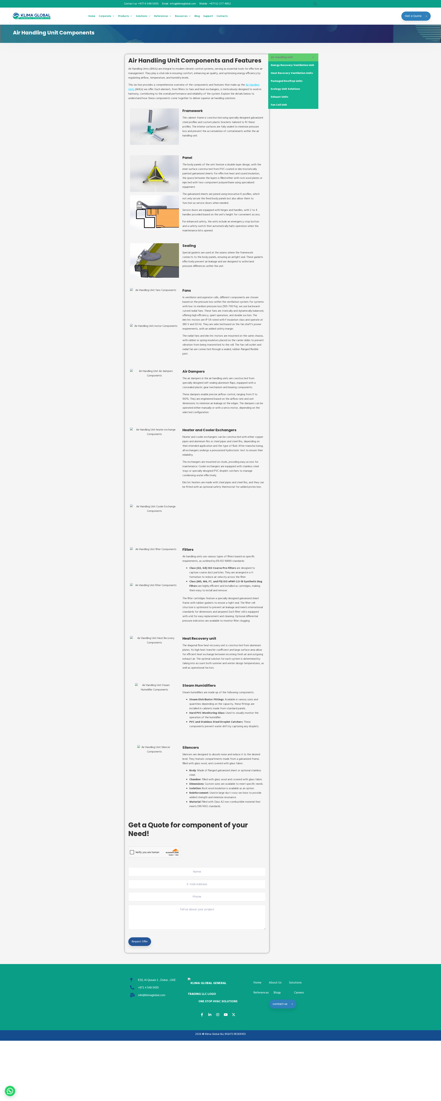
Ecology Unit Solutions (285, 89)
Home (91, 16)
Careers (299, 992)
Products (123, 16)
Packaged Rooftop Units (286, 81)
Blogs (277, 992)
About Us (275, 982)
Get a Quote (413, 16)
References (161, 16)
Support (208, 16)
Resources (181, 16)
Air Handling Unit (282, 57)
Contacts (222, 16)
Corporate (105, 16)
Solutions (141, 16)
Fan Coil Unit (279, 105)
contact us (280, 1004)
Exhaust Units (279, 97)
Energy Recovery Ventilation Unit (292, 65)
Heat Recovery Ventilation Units (292, 73)
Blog (197, 16)
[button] (293, 57)
